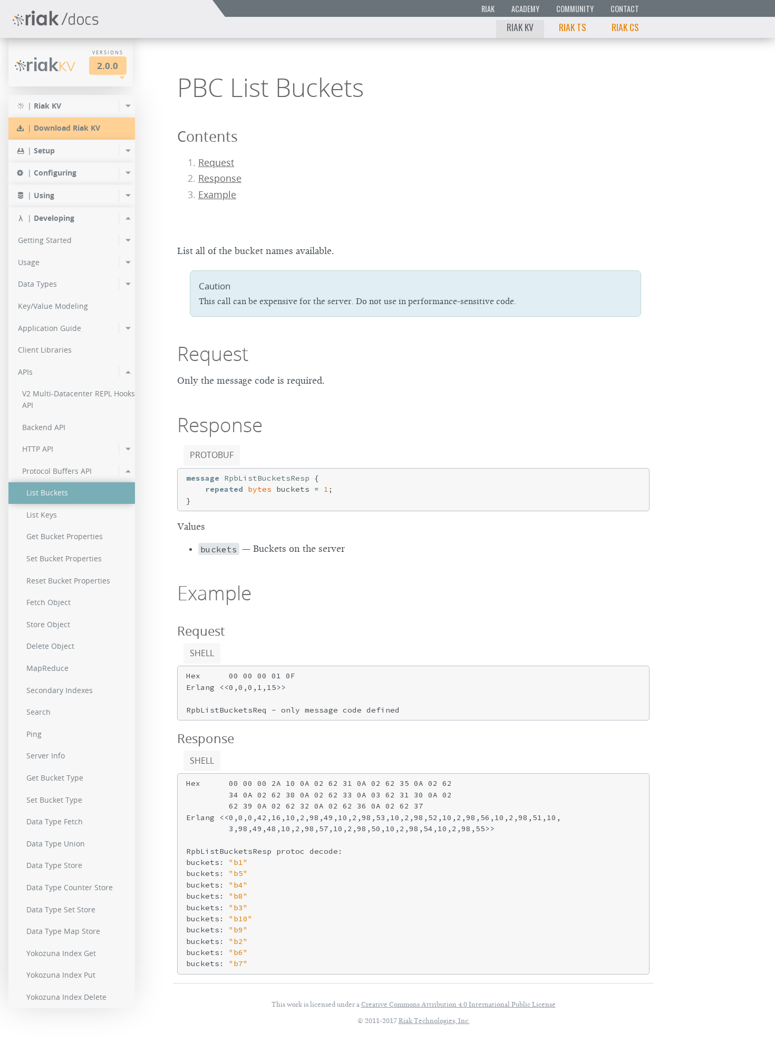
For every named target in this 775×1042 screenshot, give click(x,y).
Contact (625, 8)
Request (216, 163)
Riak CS (625, 27)
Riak (488, 8)
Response (219, 178)
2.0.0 (107, 66)
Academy (525, 8)
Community (575, 8)
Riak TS (572, 27)
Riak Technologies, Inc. (434, 1021)
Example (217, 195)
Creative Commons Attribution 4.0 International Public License (458, 1004)
